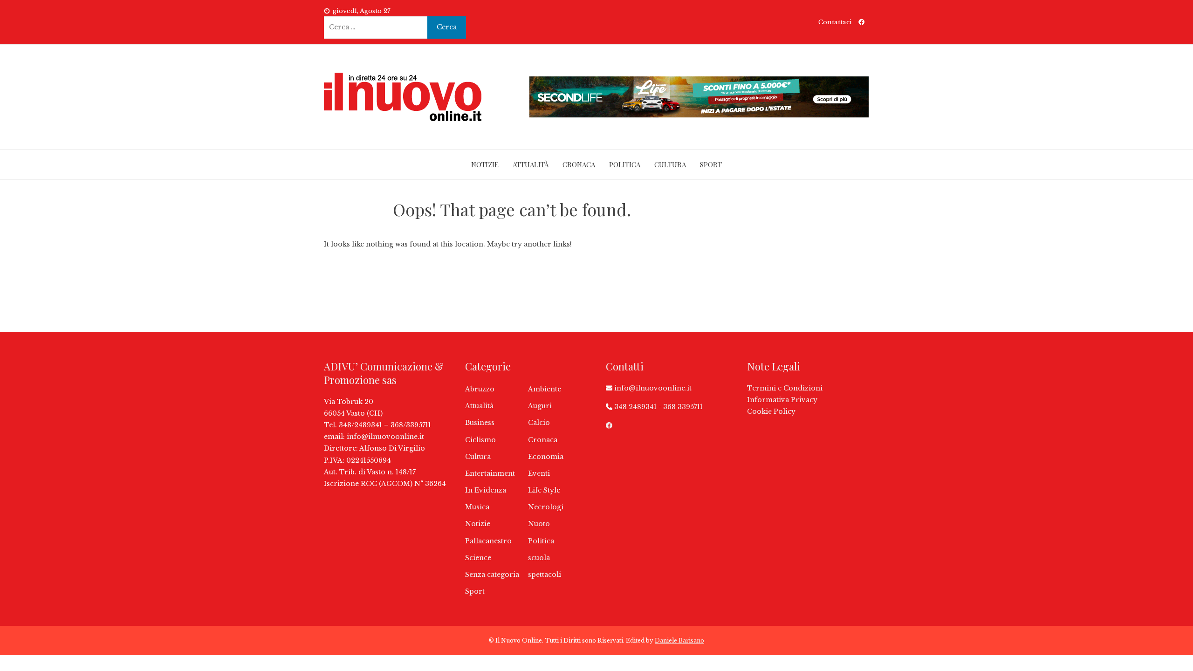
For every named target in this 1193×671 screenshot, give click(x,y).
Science (478, 558)
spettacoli (544, 574)
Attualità (531, 164)
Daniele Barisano (679, 640)
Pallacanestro (488, 541)
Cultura (670, 164)
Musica (477, 507)
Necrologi (545, 507)
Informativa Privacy (782, 400)
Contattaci (835, 22)
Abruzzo (479, 389)
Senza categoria (492, 574)
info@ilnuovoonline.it (385, 436)
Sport (711, 164)
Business (479, 422)
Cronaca (578, 164)
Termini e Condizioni (785, 388)
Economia (545, 456)
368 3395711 (683, 407)
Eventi (539, 473)
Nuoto (539, 524)
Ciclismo (480, 440)
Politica (624, 164)
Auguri (540, 406)
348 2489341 (635, 407)
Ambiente (544, 389)
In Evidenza (485, 490)
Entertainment (490, 473)
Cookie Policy (771, 411)
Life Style (544, 490)
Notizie (485, 164)
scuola (539, 558)
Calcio (539, 422)
